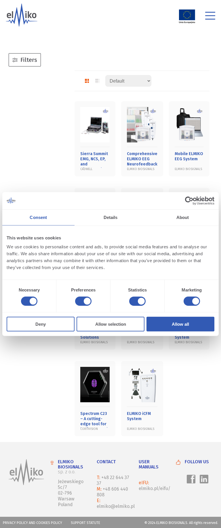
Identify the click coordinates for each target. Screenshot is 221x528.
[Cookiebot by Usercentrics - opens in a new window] (189, 200)
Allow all (180, 324)
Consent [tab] (38, 217)
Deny (40, 324)
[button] (210, 16)
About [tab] (182, 217)
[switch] (82, 301)
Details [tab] (111, 217)
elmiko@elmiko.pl (116, 506)
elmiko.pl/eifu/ (154, 488)
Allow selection (110, 324)
